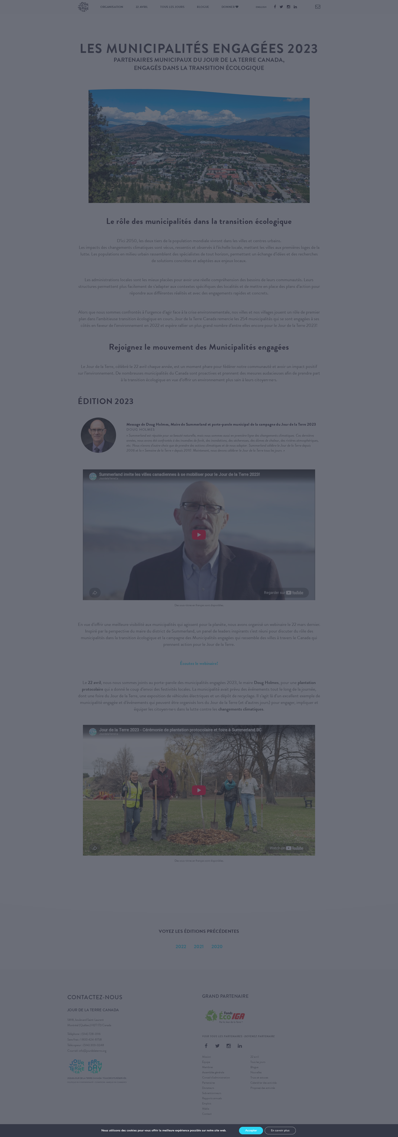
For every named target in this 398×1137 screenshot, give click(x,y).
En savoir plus (280, 1130)
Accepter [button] (251, 1130)
